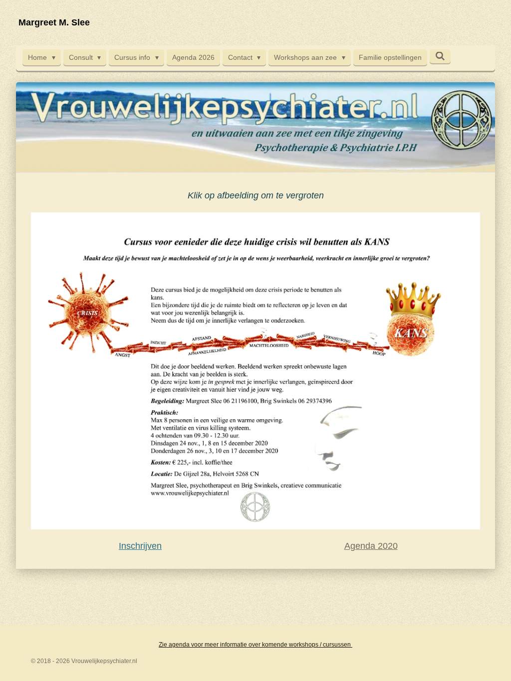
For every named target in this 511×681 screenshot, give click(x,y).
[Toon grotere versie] (255, 370)
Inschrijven (140, 546)
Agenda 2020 (371, 546)
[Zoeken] (440, 56)
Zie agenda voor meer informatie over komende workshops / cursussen (255, 644)
